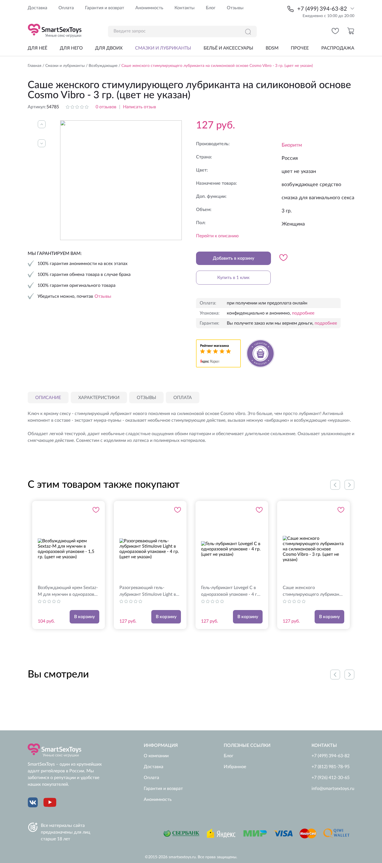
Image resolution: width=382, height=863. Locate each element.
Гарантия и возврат (104, 8)
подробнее (303, 313)
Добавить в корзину (233, 258)
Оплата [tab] (182, 397)
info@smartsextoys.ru (333, 788)
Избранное (235, 766)
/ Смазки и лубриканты (63, 66)
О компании (156, 756)
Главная (34, 66)
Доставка (37, 8)
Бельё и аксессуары (228, 48)
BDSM (272, 48)
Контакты (185, 8)
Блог (211, 8)
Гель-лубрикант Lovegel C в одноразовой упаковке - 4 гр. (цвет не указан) (231, 591)
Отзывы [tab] (146, 397)
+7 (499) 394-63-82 (322, 9)
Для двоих (108, 48)
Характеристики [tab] (98, 397)
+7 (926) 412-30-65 (331, 777)
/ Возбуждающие (101, 66)
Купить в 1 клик (233, 277)
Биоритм (292, 145)
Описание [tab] (48, 397)
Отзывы (235, 8)
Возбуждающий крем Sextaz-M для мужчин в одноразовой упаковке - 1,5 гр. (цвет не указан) (68, 591)
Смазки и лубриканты (163, 48)
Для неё (37, 48)
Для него (71, 48)
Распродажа (337, 48)
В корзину (84, 617)
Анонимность (149, 8)
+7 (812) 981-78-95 (331, 766)
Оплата (66, 8)
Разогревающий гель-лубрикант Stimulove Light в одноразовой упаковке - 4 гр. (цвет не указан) (149, 591)
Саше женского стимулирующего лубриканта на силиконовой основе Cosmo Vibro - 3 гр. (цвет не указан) (313, 591)
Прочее (300, 48)
